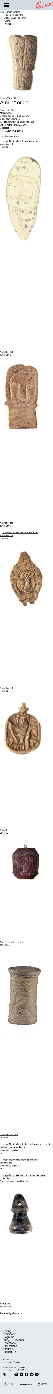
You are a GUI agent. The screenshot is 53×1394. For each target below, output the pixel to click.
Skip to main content (10, 12)
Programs (8, 1337)
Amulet (3, 830)
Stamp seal (5, 1303)
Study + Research (13, 1340)
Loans (7, 21)
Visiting (7, 1331)
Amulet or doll (6, 144)
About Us (8, 1349)
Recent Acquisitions (13, 15)
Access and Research (15, 18)
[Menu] (6, 5)
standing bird (6, 1162)
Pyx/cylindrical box (9, 1134)
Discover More (11, 136)
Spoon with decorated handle (14, 1181)
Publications (10, 1346)
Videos (7, 24)
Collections (9, 1343)
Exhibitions (9, 1334)
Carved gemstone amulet (12, 942)
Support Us (9, 1351)
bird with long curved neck (12, 1147)
